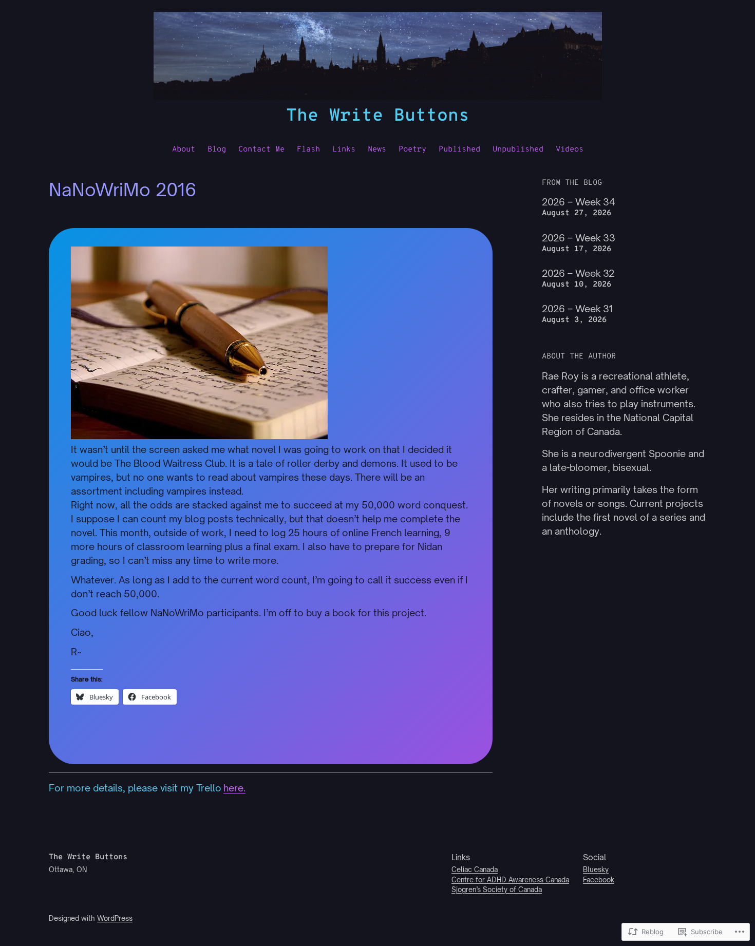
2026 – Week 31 (577, 308)
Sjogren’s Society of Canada (496, 889)
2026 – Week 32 (578, 273)
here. (234, 787)
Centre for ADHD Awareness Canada (510, 880)
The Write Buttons (377, 116)
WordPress (115, 918)
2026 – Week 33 (578, 237)
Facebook (598, 880)
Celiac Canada (474, 869)
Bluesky (596, 869)
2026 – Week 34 (578, 201)
